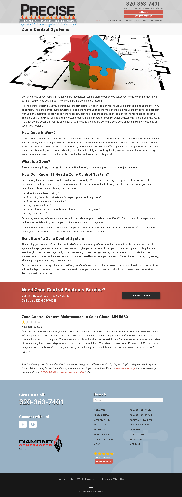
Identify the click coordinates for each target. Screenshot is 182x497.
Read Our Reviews (140, 419)
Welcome (99, 409)
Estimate (143, 12)
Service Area (101, 434)
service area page (125, 368)
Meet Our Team (103, 439)
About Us (99, 429)
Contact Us (136, 434)
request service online (72, 372)
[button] (104, 21)
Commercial (101, 419)
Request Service (143, 16)
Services (98, 21)
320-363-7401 (143, 4)
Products (113, 21)
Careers (134, 429)
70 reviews (107, 457)
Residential (101, 414)
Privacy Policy (139, 439)
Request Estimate (141, 414)
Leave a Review (139, 424)
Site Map (135, 444)
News (97, 444)
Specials (128, 21)
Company (154, 21)
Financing (141, 21)
